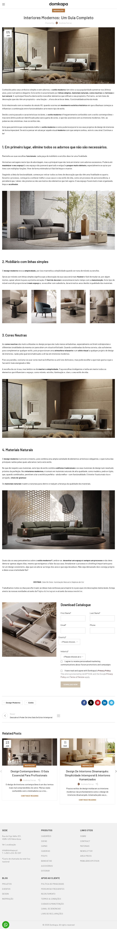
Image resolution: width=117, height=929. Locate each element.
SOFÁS (44, 841)
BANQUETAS (46, 861)
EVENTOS (6, 889)
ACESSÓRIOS (47, 866)
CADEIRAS (45, 851)
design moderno (13, 702)
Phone (92, 625)
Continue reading (29, 796)
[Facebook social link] (84, 703)
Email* (63, 625)
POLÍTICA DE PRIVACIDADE (52, 884)
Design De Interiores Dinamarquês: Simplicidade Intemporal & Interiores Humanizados (87, 775)
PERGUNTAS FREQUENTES (52, 889)
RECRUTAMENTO (48, 894)
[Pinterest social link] (98, 703)
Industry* (64, 651)
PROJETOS (7, 884)
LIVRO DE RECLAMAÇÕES (52, 913)
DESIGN (5, 894)
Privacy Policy (104, 670)
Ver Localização (9, 844)
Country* (62, 637)
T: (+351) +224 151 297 (11, 853)
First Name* (66, 613)
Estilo (31, 702)
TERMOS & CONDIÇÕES (51, 899)
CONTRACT (85, 841)
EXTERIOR (45, 870)
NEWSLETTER (86, 851)
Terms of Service (77, 677)
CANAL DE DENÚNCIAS (51, 908)
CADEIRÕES (46, 836)
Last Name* (95, 613)
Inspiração (58, 10)
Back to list (58, 716)
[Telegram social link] (111, 703)
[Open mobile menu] (3, 4)
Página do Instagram (46, 591)
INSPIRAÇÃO (7, 899)
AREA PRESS (86, 856)
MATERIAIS (84, 846)
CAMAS (44, 846)
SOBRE (83, 836)
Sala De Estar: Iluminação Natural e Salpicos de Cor (63, 582)
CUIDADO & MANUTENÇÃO (52, 904)
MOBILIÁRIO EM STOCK (89, 861)
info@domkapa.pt (10, 850)
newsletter (77, 591)
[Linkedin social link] (104, 703)
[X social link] (91, 703)
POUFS (44, 856)
